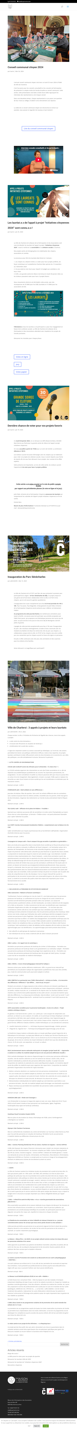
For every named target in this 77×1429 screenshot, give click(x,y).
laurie (12, 71)
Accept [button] (46, 1426)
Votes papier (21, 372)
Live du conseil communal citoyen (38, 128)
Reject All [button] (36, 1426)
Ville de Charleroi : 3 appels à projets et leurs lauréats (37, 727)
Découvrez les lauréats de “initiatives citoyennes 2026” (25, 1362)
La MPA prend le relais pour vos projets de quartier (24, 1356)
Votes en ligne (22, 357)
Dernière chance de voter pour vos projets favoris (35, 425)
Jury (17, 364)
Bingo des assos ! (13, 1353)
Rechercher (64, 1344)
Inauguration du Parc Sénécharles (26, 576)
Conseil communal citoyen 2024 (25, 67)
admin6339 (13, 581)
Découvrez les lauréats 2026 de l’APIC (19, 1359)
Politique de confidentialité (15, 1389)
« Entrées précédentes (15, 1341)
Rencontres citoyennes (15, 1365)
